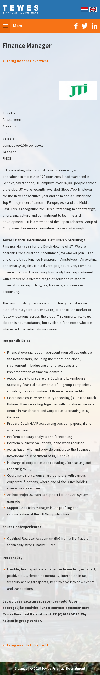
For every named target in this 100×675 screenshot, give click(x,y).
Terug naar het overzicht (27, 61)
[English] (93, 9)
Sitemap (21, 668)
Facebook (76, 26)
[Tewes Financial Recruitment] (20, 9)
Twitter (85, 26)
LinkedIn (94, 26)
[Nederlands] (84, 9)
